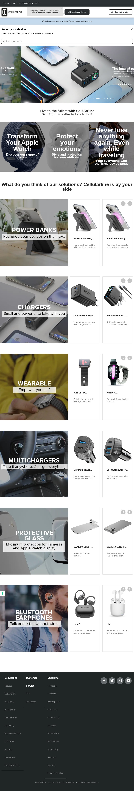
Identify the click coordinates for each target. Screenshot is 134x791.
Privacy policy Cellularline (54, 706)
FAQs (28, 694)
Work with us (10, 710)
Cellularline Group (12, 765)
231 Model (52, 725)
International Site (28, 3)
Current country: (10, 3)
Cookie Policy (53, 717)
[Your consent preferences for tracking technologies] (2, 593)
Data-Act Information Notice (55, 769)
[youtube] (128, 680)
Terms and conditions (52, 690)
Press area (9, 702)
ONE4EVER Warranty (10, 745)
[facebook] (103, 680)
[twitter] (112, 680)
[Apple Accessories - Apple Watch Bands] (22, 147)
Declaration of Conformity (11, 722)
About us (8, 686)
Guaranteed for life (13, 734)
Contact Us (31, 702)
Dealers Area (10, 757)
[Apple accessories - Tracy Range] (111, 147)
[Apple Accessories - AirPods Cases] (67, 147)
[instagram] (120, 680)
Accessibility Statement (53, 753)
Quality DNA (10, 694)
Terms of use (53, 741)
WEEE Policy (53, 733)
